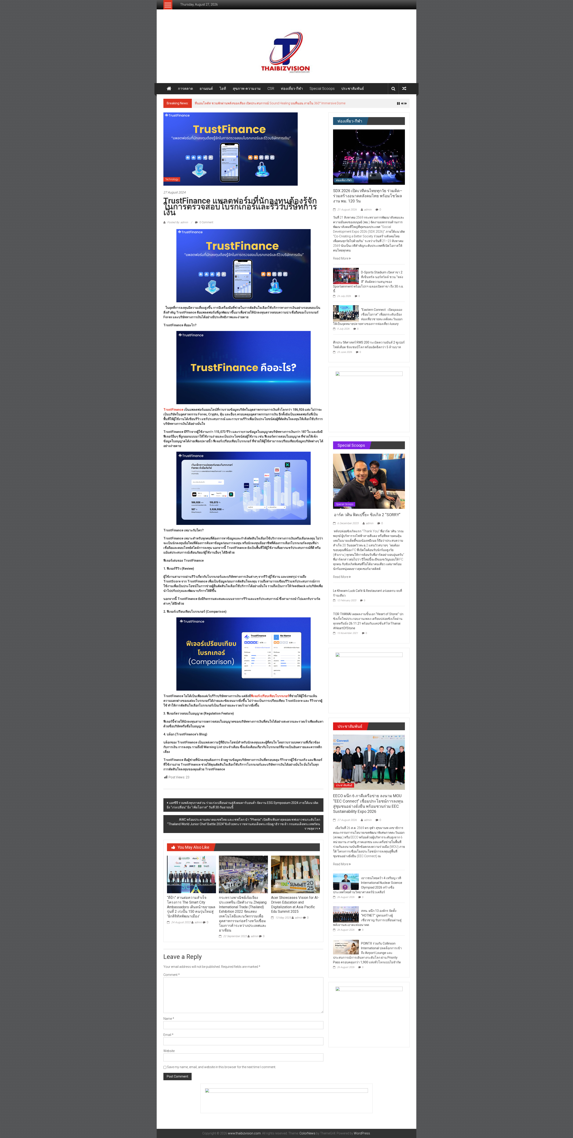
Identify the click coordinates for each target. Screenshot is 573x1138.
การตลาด (185, 88)
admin (198, 922)
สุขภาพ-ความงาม (247, 88)
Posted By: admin (178, 222)
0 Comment (206, 222)
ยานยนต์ (206, 88)
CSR (270, 88)
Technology (171, 179)
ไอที (223, 88)
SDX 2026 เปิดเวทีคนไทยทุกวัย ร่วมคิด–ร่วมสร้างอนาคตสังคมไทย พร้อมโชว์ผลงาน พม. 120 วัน (367, 196)
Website (169, 1051)
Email (168, 1035)
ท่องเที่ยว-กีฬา (292, 88)
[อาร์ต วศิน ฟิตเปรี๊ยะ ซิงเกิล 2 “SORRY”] (369, 481)
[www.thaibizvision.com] (286, 50)
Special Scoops (322, 88)
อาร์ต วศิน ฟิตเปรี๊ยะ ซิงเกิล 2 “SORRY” (367, 514)
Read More (341, 258)
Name (168, 1018)
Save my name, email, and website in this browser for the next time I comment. (221, 1067)
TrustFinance (173, 409)
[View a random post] (404, 88)
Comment (171, 975)
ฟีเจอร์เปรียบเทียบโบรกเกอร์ (270, 696)
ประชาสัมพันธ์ (352, 88)
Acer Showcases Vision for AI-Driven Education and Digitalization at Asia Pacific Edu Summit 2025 (295, 904)
